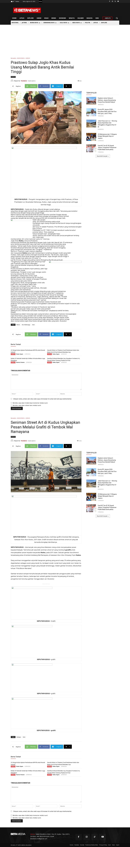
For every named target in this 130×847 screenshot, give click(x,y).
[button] (116, 18)
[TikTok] (95, 837)
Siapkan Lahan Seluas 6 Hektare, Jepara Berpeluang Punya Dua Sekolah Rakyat (107, 100)
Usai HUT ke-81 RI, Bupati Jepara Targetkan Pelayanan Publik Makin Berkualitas (107, 147)
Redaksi (24, 81)
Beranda (13, 58)
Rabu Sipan (19, 354)
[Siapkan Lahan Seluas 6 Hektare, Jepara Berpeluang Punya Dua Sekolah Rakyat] (91, 101)
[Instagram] (112, 1)
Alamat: (32, 834)
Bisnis (18, 324)
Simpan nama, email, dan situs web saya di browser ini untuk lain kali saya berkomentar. (42, 399)
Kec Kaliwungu (26, 324)
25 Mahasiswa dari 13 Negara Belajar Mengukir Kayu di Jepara (107, 136)
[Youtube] (118, 1)
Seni (33, 324)
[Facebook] (109, 1)
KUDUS (28, 58)
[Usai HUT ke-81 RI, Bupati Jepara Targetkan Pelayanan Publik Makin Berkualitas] (91, 148)
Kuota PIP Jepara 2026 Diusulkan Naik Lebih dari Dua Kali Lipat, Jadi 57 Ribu (107, 111)
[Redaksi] (12, 81)
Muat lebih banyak (102, 156)
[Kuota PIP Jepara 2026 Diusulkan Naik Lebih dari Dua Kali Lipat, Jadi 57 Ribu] (91, 112)
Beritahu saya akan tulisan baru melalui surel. (27, 405)
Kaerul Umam (20, 362)
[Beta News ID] (27, 10)
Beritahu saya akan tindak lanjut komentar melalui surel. (30, 403)
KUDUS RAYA (20, 58)
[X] (115, 1)
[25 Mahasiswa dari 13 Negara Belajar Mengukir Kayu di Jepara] (91, 137)
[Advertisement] (65, 40)
